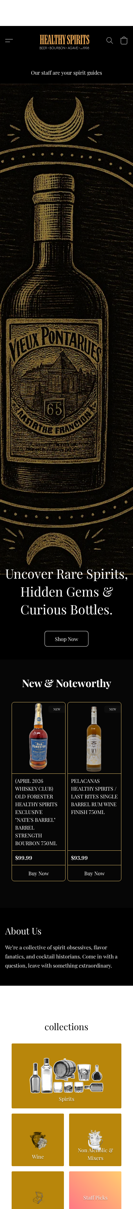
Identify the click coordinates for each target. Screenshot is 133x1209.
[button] (66, 18)
